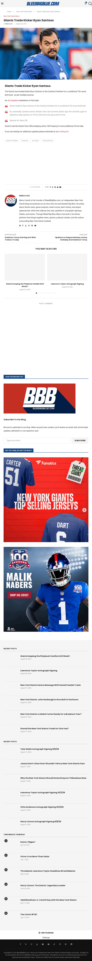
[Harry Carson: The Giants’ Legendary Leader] (11, 889)
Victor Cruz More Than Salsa (34, 856)
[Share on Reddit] (57, 187)
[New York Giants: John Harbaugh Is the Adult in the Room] (11, 703)
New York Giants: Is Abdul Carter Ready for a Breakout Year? (50, 714)
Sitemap (46, 937)
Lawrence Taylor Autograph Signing (67, 284)
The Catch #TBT (28, 914)
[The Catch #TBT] (11, 918)
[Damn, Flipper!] (11, 845)
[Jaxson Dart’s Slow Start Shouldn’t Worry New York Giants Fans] (11, 767)
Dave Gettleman (12, 140)
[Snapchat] (65, 944)
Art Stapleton (13, 100)
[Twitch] (60, 944)
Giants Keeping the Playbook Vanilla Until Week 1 (25, 285)
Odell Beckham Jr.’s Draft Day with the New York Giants (48, 900)
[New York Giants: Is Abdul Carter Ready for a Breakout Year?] (11, 717)
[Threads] (37, 944)
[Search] (89, 3)
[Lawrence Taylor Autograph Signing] (67, 267)
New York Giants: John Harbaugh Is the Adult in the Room (49, 699)
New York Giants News (24, 11)
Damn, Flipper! (27, 842)
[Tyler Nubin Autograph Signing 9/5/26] (11, 752)
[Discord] (71, 944)
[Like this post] (48, 187)
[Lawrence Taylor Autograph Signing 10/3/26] (11, 796)
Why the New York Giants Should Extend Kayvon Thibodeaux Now (53, 778)
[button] (8, 274)
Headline (25, 140)
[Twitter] (26, 944)
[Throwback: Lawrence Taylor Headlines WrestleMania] (11, 874)
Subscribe (80, 440)
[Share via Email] (60, 187)
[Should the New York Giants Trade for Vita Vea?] (11, 732)
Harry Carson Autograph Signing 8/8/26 (40, 821)
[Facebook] (20, 944)
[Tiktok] (54, 944)
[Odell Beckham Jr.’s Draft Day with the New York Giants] (11, 903)
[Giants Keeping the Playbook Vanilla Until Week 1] (25, 267)
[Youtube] (48, 944)
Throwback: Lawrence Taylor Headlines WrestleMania (47, 871)
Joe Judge (35, 140)
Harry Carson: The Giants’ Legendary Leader (42, 885)
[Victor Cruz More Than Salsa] (11, 860)
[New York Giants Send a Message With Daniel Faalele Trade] (11, 688)
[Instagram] (31, 944)
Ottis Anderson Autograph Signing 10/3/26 (42, 807)
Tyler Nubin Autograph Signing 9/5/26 (39, 749)
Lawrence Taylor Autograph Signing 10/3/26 (42, 792)
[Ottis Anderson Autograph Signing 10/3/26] (11, 810)
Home (9, 11)
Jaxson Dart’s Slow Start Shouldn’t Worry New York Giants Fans (52, 763)
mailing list (63, 131)
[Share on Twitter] (52, 187)
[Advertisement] (46, 164)
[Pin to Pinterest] (55, 187)
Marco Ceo (9, 24)
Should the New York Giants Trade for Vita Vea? (44, 728)
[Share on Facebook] (50, 187)
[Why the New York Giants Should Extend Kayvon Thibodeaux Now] (11, 781)
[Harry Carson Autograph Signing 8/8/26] (11, 825)
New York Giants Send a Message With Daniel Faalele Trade (50, 685)
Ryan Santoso (48, 140)
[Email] (43, 944)
